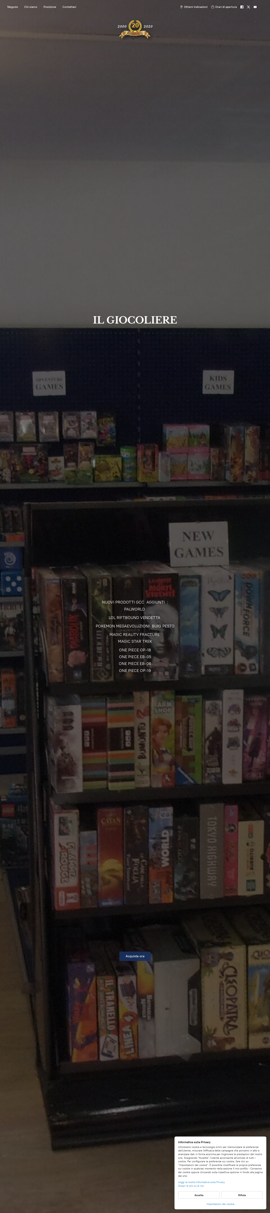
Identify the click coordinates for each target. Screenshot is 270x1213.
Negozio (12, 7)
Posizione (50, 7)
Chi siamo (30, 7)
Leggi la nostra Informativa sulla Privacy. (201, 1182)
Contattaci (69, 7)
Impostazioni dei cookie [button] (220, 1204)
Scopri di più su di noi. (191, 1185)
